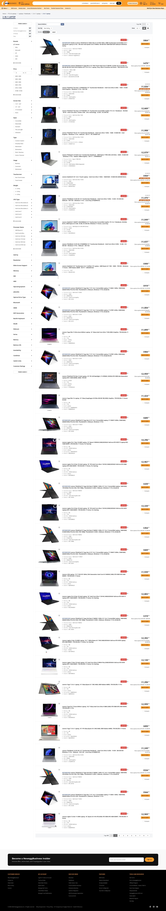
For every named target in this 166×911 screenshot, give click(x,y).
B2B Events (102, 877)
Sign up (149, 859)
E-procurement (72, 896)
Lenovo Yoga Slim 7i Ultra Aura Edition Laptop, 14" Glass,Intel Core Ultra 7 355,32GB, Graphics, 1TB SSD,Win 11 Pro (95, 333)
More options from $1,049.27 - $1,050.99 (142, 223)
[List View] (144, 28)
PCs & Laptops (12, 13)
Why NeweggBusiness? (13, 877)
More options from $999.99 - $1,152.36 (140, 266)
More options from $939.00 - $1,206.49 (140, 684)
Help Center (11, 883)
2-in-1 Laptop (36, 13)
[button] (24, 3)
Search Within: (42, 24)
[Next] (148, 24)
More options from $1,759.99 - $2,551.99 (142, 133)
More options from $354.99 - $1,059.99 (140, 530)
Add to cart (145, 44)
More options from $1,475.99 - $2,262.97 (142, 202)
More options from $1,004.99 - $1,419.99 (142, 311)
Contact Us (10, 880)
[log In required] (59, 40)
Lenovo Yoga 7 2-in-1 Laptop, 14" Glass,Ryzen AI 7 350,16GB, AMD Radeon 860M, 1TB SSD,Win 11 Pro (92, 684)
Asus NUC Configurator (104, 890)
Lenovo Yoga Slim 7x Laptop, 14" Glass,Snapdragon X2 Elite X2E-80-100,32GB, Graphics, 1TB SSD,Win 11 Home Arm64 (95, 399)
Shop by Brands (133, 890)
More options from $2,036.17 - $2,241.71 (142, 155)
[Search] (118, 3)
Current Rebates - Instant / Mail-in (138, 885)
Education (71, 877)
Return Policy (11, 885)
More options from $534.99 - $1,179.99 (140, 772)
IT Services (101, 885)
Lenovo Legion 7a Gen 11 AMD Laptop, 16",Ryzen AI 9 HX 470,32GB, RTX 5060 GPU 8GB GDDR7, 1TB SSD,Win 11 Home (95, 817)
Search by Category (134, 888)
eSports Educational (104, 880)
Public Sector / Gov (73, 883)
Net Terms (132, 877)
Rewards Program (134, 898)
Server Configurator (104, 888)
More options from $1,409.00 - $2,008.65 (142, 245)
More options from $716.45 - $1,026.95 (140, 728)
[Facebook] (150, 906)
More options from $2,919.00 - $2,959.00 (142, 377)
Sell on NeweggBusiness (135, 880)
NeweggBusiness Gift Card (136, 893)
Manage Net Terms (43, 888)
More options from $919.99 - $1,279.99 (140, 288)
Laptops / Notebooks (25, 13)
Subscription (132, 896)
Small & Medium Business (75, 885)
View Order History (42, 883)
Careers (10, 888)
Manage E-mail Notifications (45, 893)
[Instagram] (153, 906)
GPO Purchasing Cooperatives (76, 893)
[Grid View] (148, 28)
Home (4, 13)
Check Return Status (43, 890)
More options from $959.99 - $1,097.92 (140, 180)
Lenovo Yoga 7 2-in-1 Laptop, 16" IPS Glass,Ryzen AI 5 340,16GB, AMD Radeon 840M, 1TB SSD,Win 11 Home (94, 728)
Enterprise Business (73, 888)
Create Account (132, 3)
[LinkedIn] (157, 906)
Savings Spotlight (103, 883)
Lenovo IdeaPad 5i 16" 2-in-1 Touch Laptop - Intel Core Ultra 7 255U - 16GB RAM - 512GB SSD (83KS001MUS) (94, 177)
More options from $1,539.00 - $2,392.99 (142, 641)
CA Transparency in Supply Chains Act (63, 907)
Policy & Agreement (41, 907)
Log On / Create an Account (44, 877)
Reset (54, 32)
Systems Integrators (73, 890)
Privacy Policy (50, 907)
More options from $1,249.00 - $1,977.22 (142, 751)
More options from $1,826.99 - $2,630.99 (142, 91)
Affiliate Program (134, 883)
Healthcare (71, 880)
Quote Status (41, 885)
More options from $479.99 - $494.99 (140, 66)
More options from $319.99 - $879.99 (140, 618)
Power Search (22, 23)
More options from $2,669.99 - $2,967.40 (142, 111)
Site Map (132, 901)
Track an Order (41, 880)
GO (62, 24)
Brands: (40, 32)
